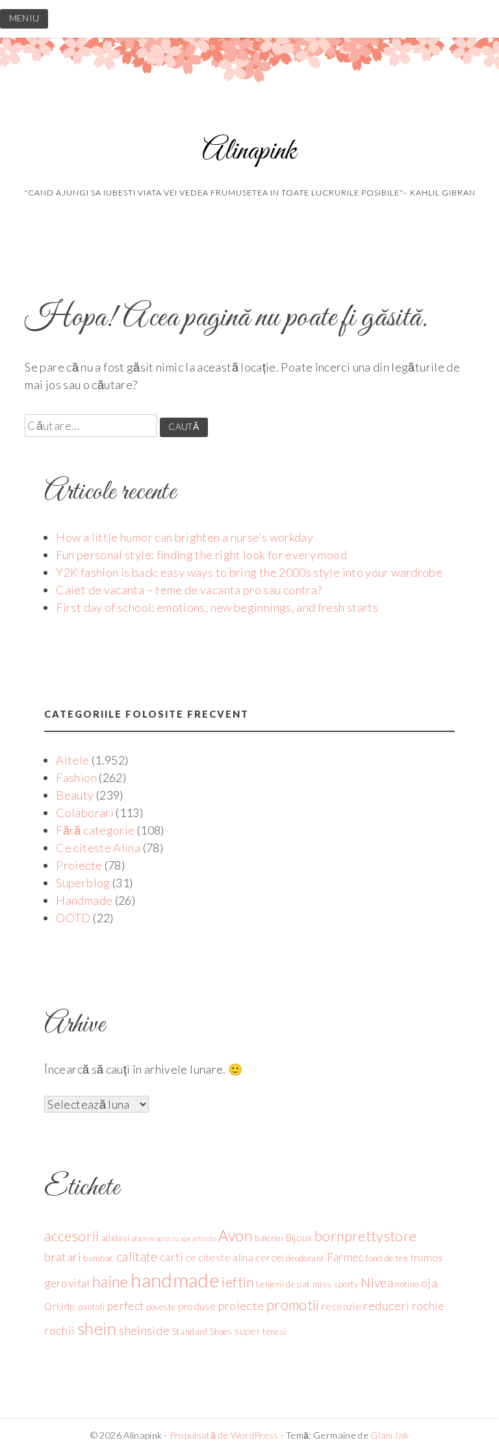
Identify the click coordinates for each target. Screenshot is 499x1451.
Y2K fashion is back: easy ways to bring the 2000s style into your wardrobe (249, 572)
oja (429, 1283)
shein (97, 1328)
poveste (161, 1307)
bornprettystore (365, 1236)
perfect (125, 1306)
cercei (269, 1257)
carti (171, 1257)
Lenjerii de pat (283, 1284)
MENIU (24, 18)
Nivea (377, 1282)
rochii (59, 1330)
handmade (175, 1279)
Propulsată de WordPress (224, 1435)
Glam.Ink (389, 1435)
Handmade (84, 900)
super (248, 1331)
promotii (293, 1304)
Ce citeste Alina (98, 847)
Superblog (83, 883)
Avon (235, 1235)
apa (185, 1238)
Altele (72, 760)
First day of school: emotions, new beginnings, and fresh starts (217, 607)
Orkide (59, 1306)
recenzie (341, 1306)
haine (110, 1281)
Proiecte (79, 865)
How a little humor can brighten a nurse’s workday (184, 537)
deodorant (305, 1258)
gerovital (67, 1283)
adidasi (115, 1238)
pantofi (91, 1307)
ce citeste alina (219, 1257)
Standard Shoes (202, 1331)
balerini (269, 1238)
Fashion (76, 777)
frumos (427, 1257)
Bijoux (299, 1237)
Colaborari (85, 812)
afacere (143, 1238)
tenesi (274, 1331)
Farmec (345, 1257)
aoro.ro (168, 1238)
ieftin (237, 1282)
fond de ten (387, 1258)
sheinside (144, 1330)
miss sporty (336, 1284)
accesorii (71, 1236)
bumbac (98, 1258)
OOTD (73, 918)
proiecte (241, 1305)
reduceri (386, 1305)
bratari (62, 1257)
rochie (428, 1306)
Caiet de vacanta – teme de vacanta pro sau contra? (189, 590)
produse (197, 1306)
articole (204, 1238)
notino (406, 1284)
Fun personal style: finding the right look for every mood (201, 555)
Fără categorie (95, 830)
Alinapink (249, 151)
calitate (137, 1256)
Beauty (75, 795)
